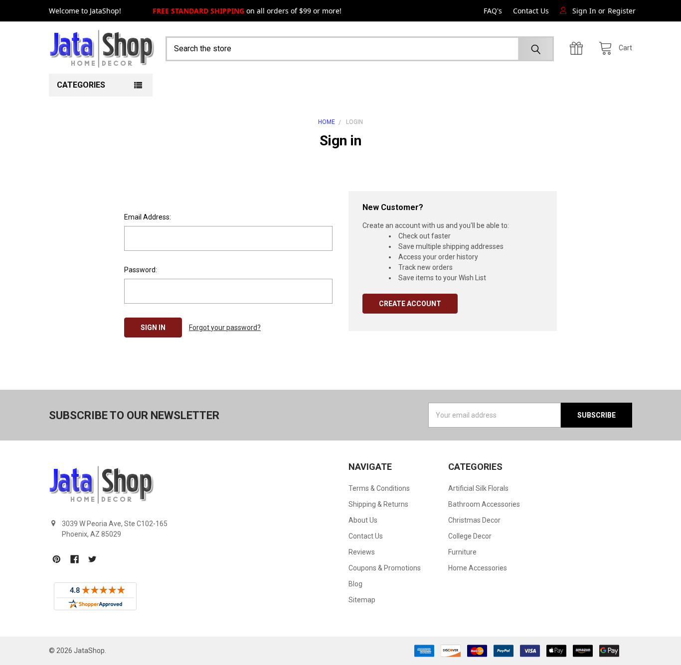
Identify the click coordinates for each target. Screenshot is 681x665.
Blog (355, 584)
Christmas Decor (474, 520)
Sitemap (361, 600)
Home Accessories (477, 568)
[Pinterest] (56, 559)
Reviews (361, 552)
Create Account (410, 304)
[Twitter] (92, 559)
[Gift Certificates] (578, 48)
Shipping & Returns (378, 504)
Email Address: (147, 217)
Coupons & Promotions (384, 568)
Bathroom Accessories (484, 504)
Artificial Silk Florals (478, 488)
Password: (140, 270)
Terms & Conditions (379, 488)
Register (622, 10)
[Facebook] (74, 559)
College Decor (470, 536)
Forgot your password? (225, 328)
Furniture (462, 552)
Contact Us (531, 10)
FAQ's (493, 10)
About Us (362, 520)
